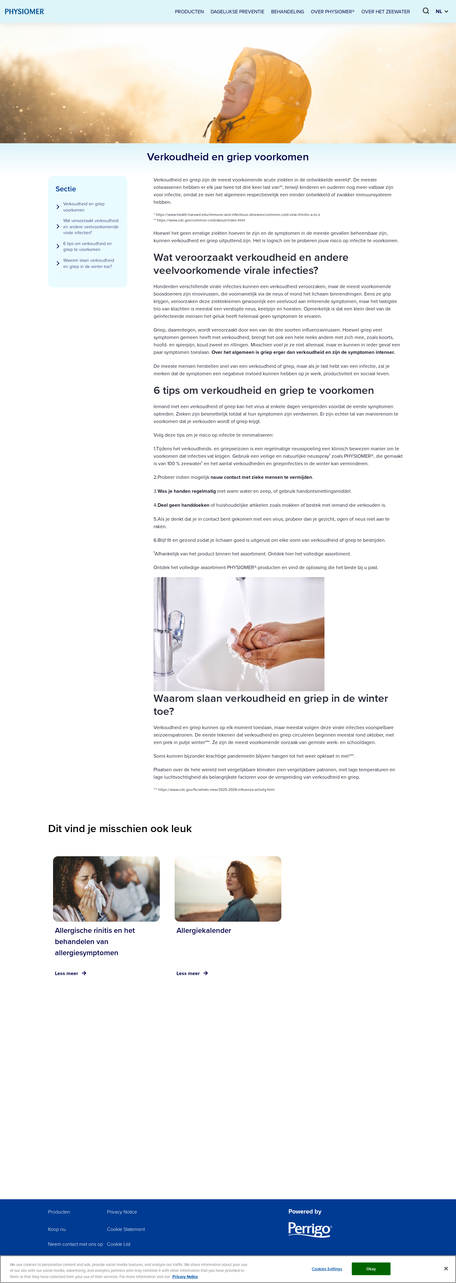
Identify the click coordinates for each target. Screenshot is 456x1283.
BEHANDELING (287, 11)
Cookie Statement (126, 1229)
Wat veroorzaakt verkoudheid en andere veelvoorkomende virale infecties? (90, 226)
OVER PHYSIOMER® (333, 11)
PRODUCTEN (189, 11)
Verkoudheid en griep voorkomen (84, 207)
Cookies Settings (327, 1269)
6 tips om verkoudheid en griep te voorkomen (87, 246)
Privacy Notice (122, 1211)
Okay (371, 1269)
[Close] (446, 1268)
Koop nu (57, 1229)
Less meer (66, 973)
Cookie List (118, 1244)
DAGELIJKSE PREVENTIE (237, 11)
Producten (59, 1211)
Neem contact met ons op (75, 1244)
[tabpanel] (106, 922)
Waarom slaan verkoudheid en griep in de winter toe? (88, 263)
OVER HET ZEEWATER (385, 11)
